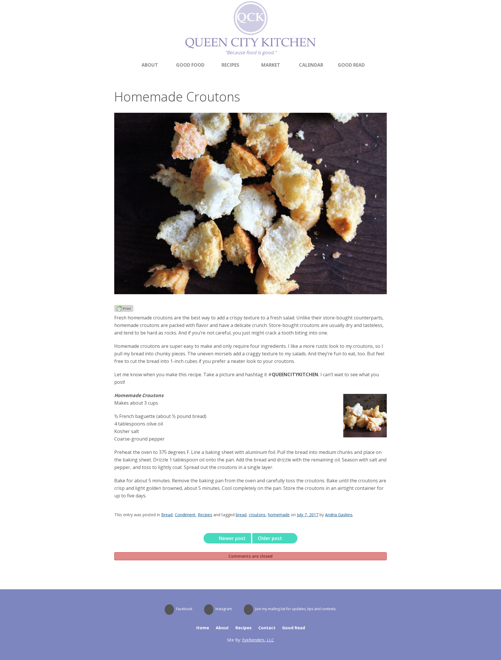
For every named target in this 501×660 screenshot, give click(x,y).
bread (241, 514)
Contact (266, 627)
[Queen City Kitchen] (250, 47)
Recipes (230, 65)
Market (270, 65)
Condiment (185, 514)
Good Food (190, 65)
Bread (167, 514)
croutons (257, 514)
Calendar (311, 65)
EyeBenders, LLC (258, 640)
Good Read (351, 65)
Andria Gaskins (339, 514)
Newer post (232, 538)
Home (202, 627)
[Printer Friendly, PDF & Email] (123, 310)
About (149, 65)
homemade (279, 514)
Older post (270, 538)
